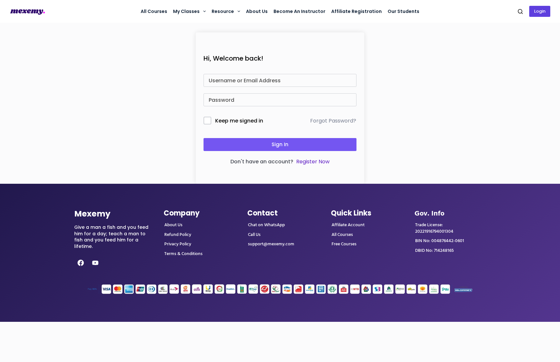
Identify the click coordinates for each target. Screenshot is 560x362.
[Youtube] (95, 262)
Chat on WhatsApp (266, 225)
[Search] (520, 11)
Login (539, 11)
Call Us (254, 234)
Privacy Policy (177, 244)
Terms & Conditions (183, 254)
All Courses (154, 11)
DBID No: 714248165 (434, 250)
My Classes (186, 11)
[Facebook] (80, 262)
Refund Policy (177, 234)
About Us (173, 225)
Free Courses (344, 244)
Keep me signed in (239, 120)
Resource (223, 11)
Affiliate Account (348, 225)
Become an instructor (299, 11)
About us (257, 11)
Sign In (280, 144)
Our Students (403, 11)
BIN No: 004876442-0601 (439, 241)
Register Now (313, 161)
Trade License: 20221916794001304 (434, 228)
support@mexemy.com (271, 244)
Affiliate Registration (356, 11)
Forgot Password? (333, 120)
